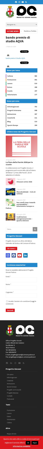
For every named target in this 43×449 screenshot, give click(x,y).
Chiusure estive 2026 (24, 182)
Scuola (9, 91)
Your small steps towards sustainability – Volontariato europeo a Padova (20, 205)
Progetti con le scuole (14, 390)
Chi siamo (10, 375)
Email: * (8, 277)
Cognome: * (10, 292)
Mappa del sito (11, 434)
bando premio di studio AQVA (15, 58)
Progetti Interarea (14, 110)
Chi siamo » (11, 248)
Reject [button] (35, 443)
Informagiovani (13, 107)
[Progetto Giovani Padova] (21, 17)
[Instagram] (8, 255)
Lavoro (9, 83)
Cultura (10, 76)
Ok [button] (28, 443)
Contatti (9, 396)
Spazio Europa (12, 125)
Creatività (11, 118)
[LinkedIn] (25, 255)
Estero (9, 87)
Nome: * (8, 284)
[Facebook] (14, 255)
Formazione (11, 80)
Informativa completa (21, 446)
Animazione (11, 114)
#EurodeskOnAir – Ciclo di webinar (25, 193)
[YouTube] (19, 255)
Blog (9, 122)
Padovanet (10, 399)
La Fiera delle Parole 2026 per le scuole (19, 163)
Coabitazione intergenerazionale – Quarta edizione (24, 219)
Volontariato (12, 95)
